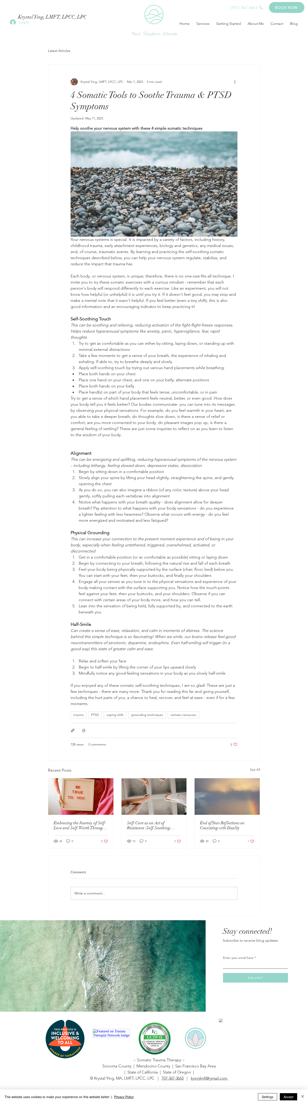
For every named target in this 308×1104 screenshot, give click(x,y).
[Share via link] (73, 730)
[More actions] (234, 81)
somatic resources (183, 715)
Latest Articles (59, 51)
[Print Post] (84, 730)
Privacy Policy (124, 1097)
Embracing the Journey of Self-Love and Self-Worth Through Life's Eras (80, 825)
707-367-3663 (172, 1078)
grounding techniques (147, 715)
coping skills (115, 715)
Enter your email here (238, 957)
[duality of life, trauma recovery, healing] (227, 796)
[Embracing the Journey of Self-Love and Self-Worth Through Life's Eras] (80, 796)
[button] (203, 23)
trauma (78, 715)
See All (255, 770)
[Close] (302, 1096)
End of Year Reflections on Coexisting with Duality (222, 825)
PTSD (95, 715)
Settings (267, 1097)
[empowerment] (154, 796)
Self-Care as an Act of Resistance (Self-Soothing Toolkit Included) (148, 825)
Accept (288, 1097)
